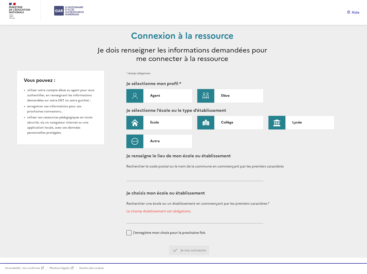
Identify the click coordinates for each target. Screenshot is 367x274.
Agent (155, 95)
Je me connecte (193, 250)
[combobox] (194, 178)
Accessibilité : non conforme (22, 268)
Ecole (154, 122)
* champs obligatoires (138, 73)
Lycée (297, 122)
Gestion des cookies (91, 268)
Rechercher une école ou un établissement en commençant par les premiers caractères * (198, 204)
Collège (227, 122)
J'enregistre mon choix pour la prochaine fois (169, 233)
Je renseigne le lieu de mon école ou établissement (178, 156)
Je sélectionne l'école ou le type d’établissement (176, 110)
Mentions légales (59, 268)
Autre (155, 140)
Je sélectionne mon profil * (153, 83)
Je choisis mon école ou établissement (165, 193)
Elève (225, 95)
